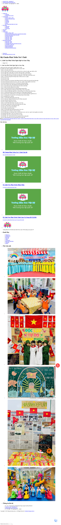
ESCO (33, 511)
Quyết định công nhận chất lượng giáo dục (13, 43)
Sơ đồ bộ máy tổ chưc (9, 15)
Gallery (4, 30)
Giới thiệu (7, 14)
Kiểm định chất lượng (7, 40)
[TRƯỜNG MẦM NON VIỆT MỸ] (5, 11)
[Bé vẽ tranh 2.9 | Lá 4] (33, 382)
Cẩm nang (7, 242)
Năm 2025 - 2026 (8, 39)
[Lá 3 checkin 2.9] (33, 340)
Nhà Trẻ (6, 19)
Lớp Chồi (7, 22)
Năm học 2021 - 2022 (9, 17)
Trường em (5, 13)
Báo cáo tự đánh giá (9, 45)
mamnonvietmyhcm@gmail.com (9, 2)
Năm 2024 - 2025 (8, 37)
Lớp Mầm (7, 20)
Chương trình (5, 16)
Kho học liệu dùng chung (10, 18)
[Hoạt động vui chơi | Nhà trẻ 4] (33, 484)
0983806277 (11, 1)
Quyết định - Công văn (9, 44)
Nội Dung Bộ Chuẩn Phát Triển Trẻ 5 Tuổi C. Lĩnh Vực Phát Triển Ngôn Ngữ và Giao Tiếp (20, 118)
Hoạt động (5, 25)
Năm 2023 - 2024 (8, 38)
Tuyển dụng (7, 28)
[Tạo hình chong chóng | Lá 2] (33, 296)
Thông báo (7, 26)
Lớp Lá (6, 23)
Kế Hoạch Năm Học (9, 36)
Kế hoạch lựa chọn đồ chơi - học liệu (12, 34)
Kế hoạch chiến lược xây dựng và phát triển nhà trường (15, 33)
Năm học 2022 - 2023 (9, 32)
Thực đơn (5, 29)
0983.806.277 (14, 506)
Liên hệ (6, 243)
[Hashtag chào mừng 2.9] (33, 432)
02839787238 (5, 1)
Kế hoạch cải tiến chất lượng (10, 47)
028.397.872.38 (8, 506)
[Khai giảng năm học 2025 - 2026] (33, 262)
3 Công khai (5, 31)
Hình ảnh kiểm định (9, 46)
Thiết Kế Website (28, 511)
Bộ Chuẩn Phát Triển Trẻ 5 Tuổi (11, 24)
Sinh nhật (7, 27)
